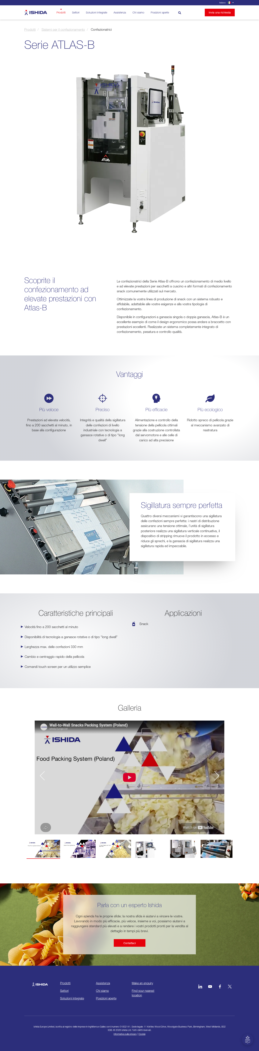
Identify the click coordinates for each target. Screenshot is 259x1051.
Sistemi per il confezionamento (63, 29)
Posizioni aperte (160, 12)
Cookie (142, 1034)
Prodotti (61, 12)
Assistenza (120, 12)
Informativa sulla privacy (125, 1034)
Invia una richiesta (220, 12)
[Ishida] (40, 982)
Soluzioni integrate (96, 12)
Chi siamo (138, 12)
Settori (75, 12)
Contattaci (129, 943)
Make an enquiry (142, 983)
